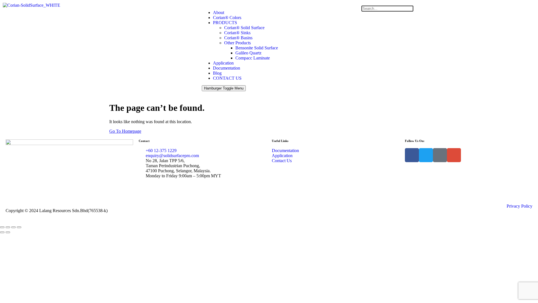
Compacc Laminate (252, 58)
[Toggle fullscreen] (8, 227)
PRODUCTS (225, 22)
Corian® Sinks (237, 32)
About (218, 12)
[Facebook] (412, 155)
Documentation (226, 68)
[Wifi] (440, 155)
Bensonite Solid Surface (256, 47)
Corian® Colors (227, 17)
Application (223, 63)
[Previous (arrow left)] (2, 232)
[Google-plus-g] (454, 155)
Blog (217, 73)
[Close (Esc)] (19, 227)
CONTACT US (227, 78)
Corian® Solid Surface (244, 27)
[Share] (13, 227)
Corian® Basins (238, 37)
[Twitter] (426, 155)
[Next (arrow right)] (8, 232)
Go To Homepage (125, 131)
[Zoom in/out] (2, 227)
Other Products (237, 42)
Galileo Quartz (248, 52)
